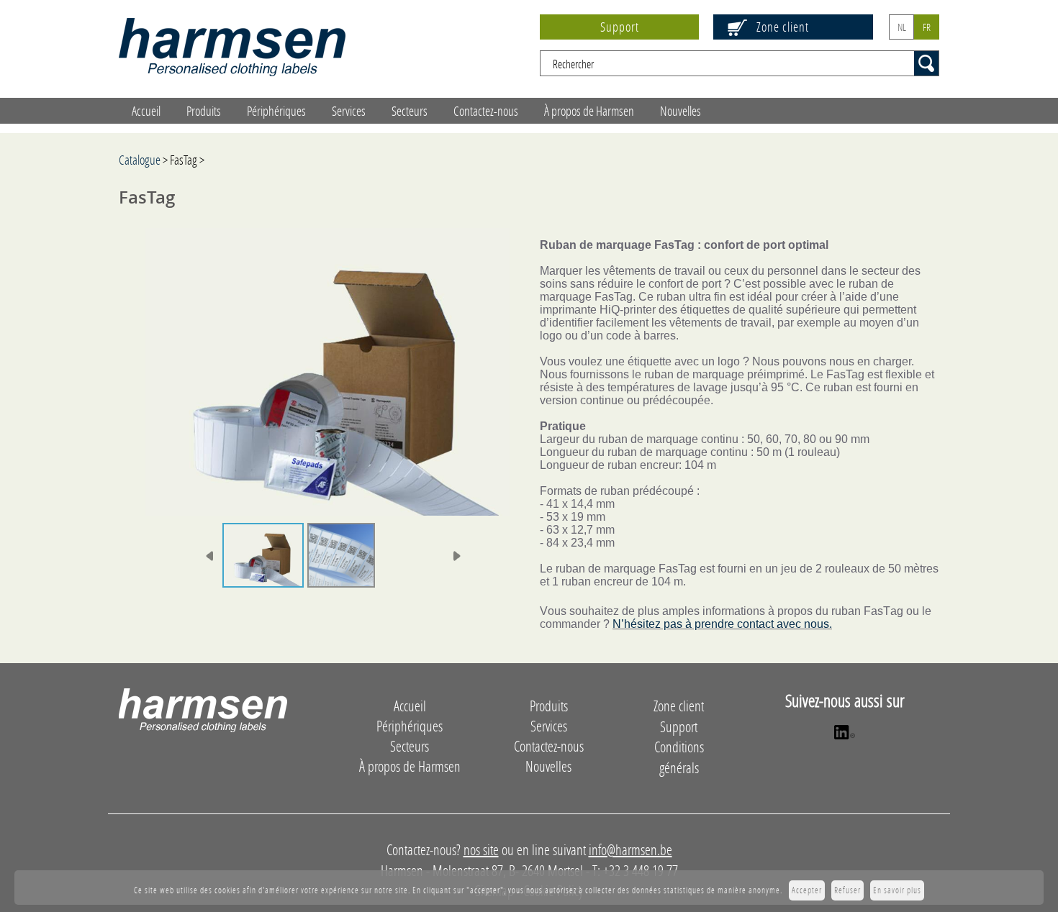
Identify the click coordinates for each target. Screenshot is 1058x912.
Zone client (782, 26)
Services (349, 110)
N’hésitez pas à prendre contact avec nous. (722, 624)
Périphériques (276, 110)
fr (927, 27)
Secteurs (410, 110)
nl (902, 27)
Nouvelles (680, 110)
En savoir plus (897, 890)
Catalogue (139, 159)
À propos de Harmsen (589, 110)
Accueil (146, 110)
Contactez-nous (485, 110)
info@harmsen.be (630, 849)
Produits (203, 110)
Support (619, 26)
